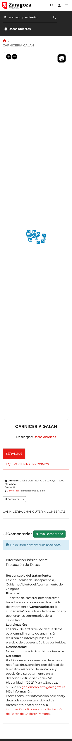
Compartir (13, 499)
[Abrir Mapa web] (66, 5)
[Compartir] (23, 499)
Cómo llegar (13, 490)
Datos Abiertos (44, 437)
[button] (52, 5)
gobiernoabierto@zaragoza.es (43, 687)
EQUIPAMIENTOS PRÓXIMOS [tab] (27, 464)
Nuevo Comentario (49, 534)
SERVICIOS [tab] (14, 453)
